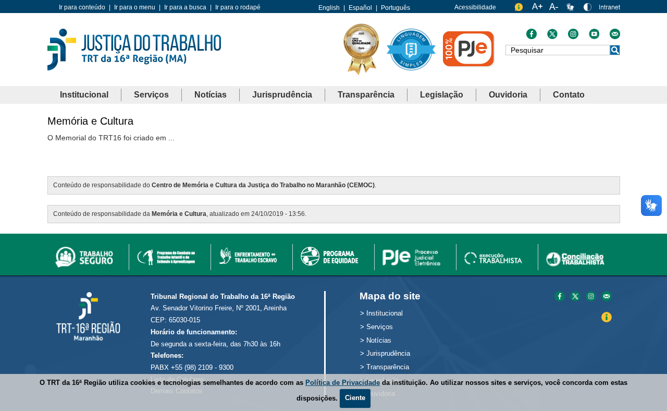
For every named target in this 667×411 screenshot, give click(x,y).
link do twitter (552, 36)
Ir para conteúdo (82, 7)
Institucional (84, 94)
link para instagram (591, 297)
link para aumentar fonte (537, 9)
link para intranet (609, 11)
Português (395, 7)
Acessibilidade (475, 7)
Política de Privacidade (342, 382)
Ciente (355, 398)
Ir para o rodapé (238, 7)
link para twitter (575, 297)
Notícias (210, 94)
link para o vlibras (571, 9)
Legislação (441, 94)
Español (360, 7)
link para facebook (559, 297)
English (329, 7)
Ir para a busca (185, 7)
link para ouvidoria (520, 9)
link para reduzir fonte (554, 9)
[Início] (134, 48)
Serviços (151, 94)
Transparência (366, 94)
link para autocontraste (589, 9)
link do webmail (615, 36)
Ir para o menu (134, 7)
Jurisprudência (282, 94)
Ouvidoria (508, 94)
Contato (569, 94)
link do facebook (531, 36)
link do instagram (573, 36)
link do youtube (594, 36)
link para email (606, 297)
